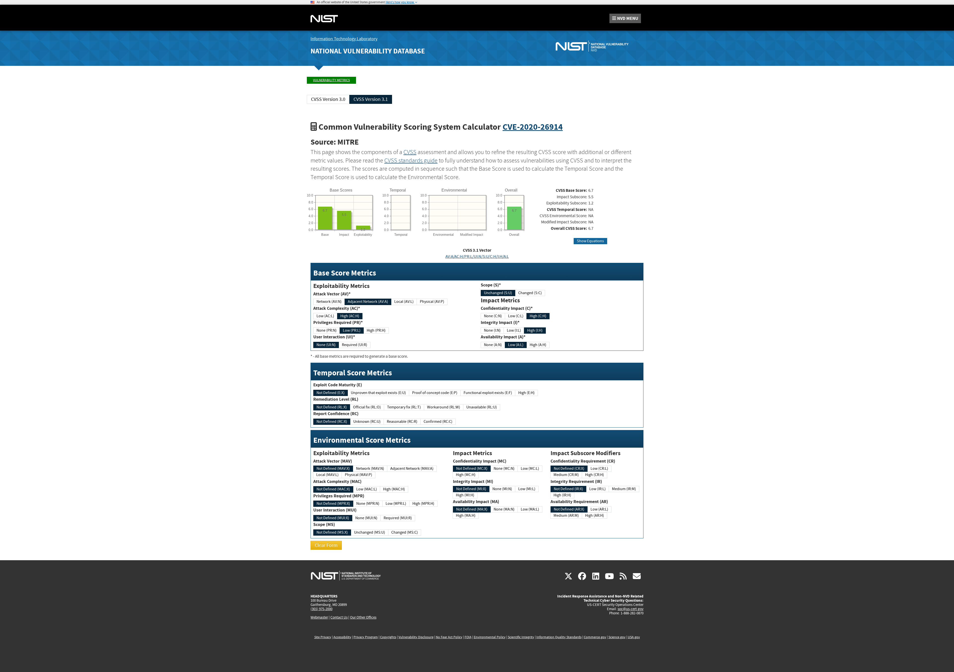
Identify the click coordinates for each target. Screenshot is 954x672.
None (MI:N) (502, 488)
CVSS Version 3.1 (371, 99)
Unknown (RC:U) (367, 421)
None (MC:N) (504, 468)
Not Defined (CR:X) (569, 468)
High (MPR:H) (423, 503)
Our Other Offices (363, 617)
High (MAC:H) (394, 489)
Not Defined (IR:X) (568, 488)
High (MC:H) (466, 474)
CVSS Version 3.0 (328, 99)
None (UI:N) (326, 344)
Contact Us (339, 617)
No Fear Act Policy (449, 637)
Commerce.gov (595, 637)
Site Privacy (322, 637)
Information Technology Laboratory (344, 39)
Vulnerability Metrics (331, 80)
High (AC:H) (349, 316)
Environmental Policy (490, 637)
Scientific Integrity (521, 637)
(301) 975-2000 (321, 608)
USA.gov (634, 637)
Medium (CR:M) (566, 474)
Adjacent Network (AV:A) (368, 301)
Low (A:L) (515, 344)
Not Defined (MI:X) (471, 488)
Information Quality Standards (559, 637)
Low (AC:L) (325, 316)
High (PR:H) (376, 330)
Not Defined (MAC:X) (333, 489)
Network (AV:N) (329, 301)
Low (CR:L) (599, 468)
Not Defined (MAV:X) (333, 468)
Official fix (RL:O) (367, 407)
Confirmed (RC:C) (438, 421)
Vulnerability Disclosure (416, 637)
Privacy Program (366, 637)
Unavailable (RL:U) (481, 407)
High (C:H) (538, 316)
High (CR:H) (594, 474)
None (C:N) (493, 316)
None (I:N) (492, 330)
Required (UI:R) (354, 344)
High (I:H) (535, 330)
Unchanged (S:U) (498, 292)
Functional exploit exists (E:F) (488, 392)
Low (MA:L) (530, 509)
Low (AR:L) (599, 509)
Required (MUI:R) (398, 517)
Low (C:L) (515, 316)
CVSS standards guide (410, 160)
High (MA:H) (466, 515)
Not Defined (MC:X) (471, 468)
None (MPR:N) (367, 503)
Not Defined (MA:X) (471, 509)
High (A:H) (538, 344)
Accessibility (342, 637)
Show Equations (590, 240)
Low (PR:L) (351, 330)
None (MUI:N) (366, 517)
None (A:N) (493, 344)
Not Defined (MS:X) (332, 532)
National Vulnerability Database (368, 51)
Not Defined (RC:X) (332, 421)
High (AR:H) (594, 515)
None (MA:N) (504, 509)
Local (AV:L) (404, 301)
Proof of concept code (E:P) (434, 392)
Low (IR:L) (597, 488)
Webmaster (319, 617)
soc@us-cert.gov (630, 608)
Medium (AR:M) (566, 515)
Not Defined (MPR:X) (333, 503)
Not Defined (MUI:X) (333, 517)
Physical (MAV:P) (358, 474)
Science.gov (617, 637)
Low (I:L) (514, 330)
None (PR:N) (327, 330)
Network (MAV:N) (370, 468)
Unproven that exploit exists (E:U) (378, 392)
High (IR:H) (562, 495)
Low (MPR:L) (396, 503)
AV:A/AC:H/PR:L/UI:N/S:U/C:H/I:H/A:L (477, 256)
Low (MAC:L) (366, 489)
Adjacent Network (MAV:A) (412, 468)
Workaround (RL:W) (443, 407)
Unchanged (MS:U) (369, 532)
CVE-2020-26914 (533, 126)
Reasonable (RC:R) (402, 421)
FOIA (468, 637)
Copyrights (388, 637)
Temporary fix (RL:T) (404, 407)
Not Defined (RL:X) (332, 407)
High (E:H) (526, 392)
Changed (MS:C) (404, 532)
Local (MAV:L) (327, 474)
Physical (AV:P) (432, 301)
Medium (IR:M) (624, 488)
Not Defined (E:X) (331, 392)
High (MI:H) (465, 495)
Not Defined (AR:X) (569, 509)
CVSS (409, 152)
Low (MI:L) (526, 488)
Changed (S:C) (530, 292)
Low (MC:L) (530, 468)
